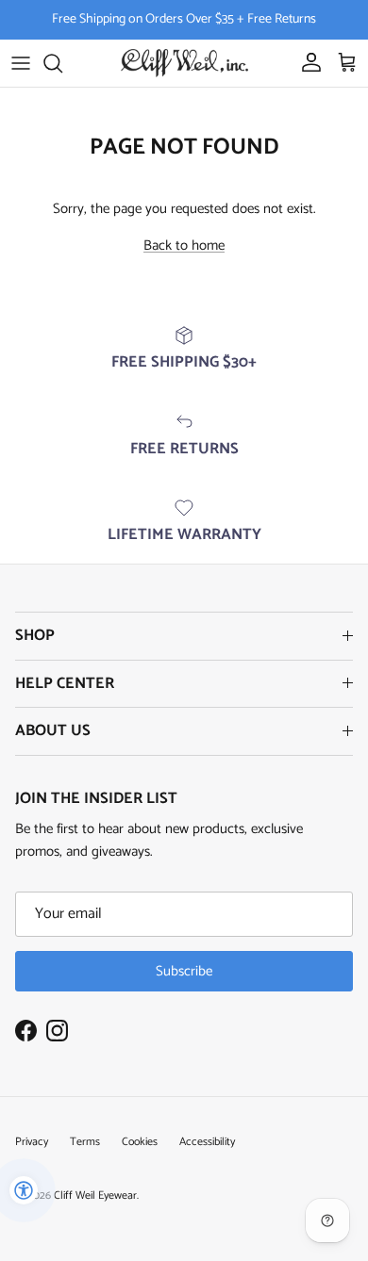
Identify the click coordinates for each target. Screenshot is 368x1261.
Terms (85, 1142)
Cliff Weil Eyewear (95, 1195)
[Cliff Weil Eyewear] (184, 63)
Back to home (184, 245)
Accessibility (207, 1142)
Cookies (140, 1142)
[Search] (62, 63)
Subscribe (184, 971)
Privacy (31, 1142)
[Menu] (21, 63)
